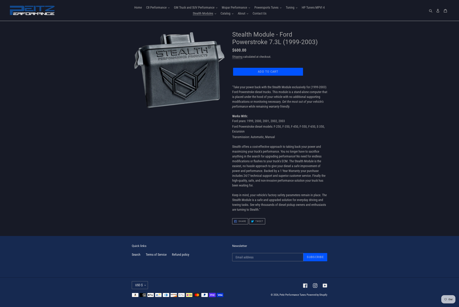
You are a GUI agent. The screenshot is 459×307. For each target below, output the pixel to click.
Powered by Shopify (317, 294)
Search (136, 254)
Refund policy (180, 254)
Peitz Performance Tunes (293, 294)
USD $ (139, 285)
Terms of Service (156, 254)
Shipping (237, 56)
